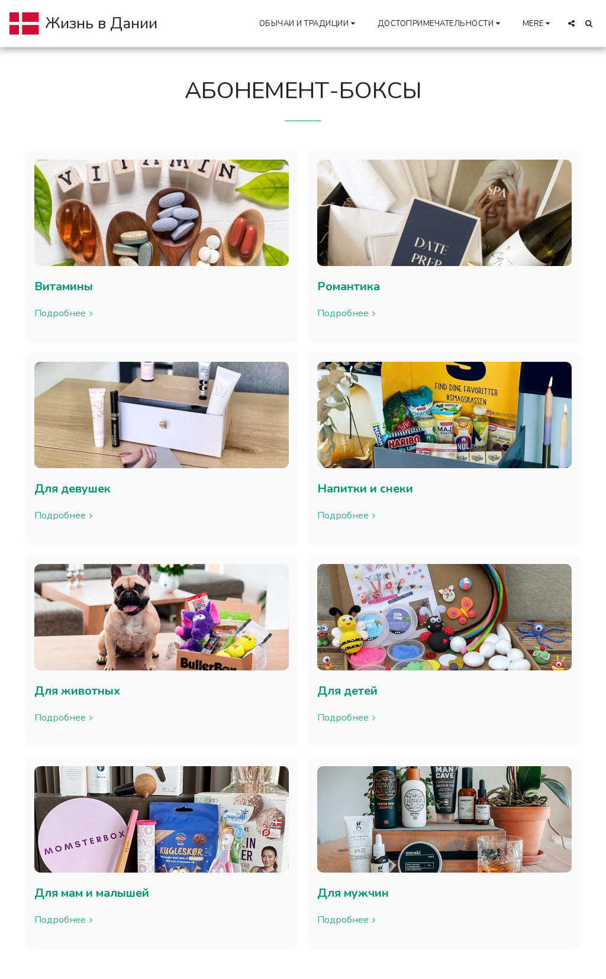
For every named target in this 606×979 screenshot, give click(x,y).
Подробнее (60, 313)
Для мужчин (353, 893)
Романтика (348, 286)
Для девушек (72, 489)
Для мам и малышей (91, 893)
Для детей (347, 691)
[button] (309, 23)
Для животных (77, 691)
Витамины (63, 286)
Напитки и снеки (365, 489)
